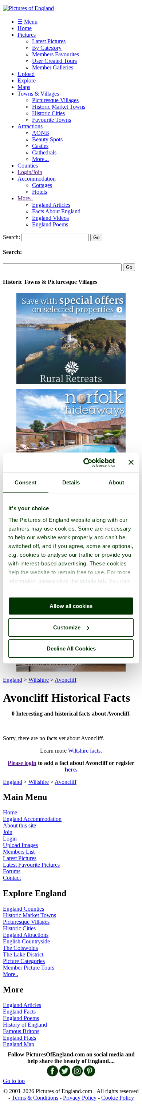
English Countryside (26, 941)
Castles (40, 146)
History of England (25, 1025)
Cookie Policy (117, 1098)
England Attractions (25, 935)
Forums (11, 871)
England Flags (19, 1038)
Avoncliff (65, 680)
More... (40, 159)
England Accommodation (32, 819)
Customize (66, 627)
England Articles (51, 205)
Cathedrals (44, 152)
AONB (40, 133)
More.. (25, 198)
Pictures (26, 35)
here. (71, 769)
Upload (26, 74)
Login (10, 838)
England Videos (50, 218)
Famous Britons (21, 1031)
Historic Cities (48, 113)
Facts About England (56, 211)
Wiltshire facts (84, 751)
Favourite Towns (51, 120)
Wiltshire (38, 680)
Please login (22, 763)
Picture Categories (24, 961)
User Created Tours (54, 61)
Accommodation (36, 179)
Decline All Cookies (71, 648)
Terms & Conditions (35, 1098)
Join (7, 832)
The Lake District (23, 954)
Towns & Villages (38, 93)
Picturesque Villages (55, 100)
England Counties (23, 909)
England (12, 680)
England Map (18, 1044)
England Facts (19, 1011)
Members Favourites (55, 54)
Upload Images (20, 845)
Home (24, 28)
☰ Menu (27, 22)
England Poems (50, 224)
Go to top (14, 1081)
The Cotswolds (20, 948)
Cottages (42, 185)
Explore (26, 80)
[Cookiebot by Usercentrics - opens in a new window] (86, 462)
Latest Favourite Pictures (31, 865)
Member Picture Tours (28, 967)
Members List (19, 852)
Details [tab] (71, 482)
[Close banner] (131, 462)
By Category (47, 48)
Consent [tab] (25, 482)
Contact (12, 878)
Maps (23, 87)
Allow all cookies (71, 606)
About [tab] (117, 482)
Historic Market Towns (58, 107)
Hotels (39, 192)
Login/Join (29, 172)
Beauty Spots (47, 139)
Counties (27, 165)
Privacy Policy (79, 1098)
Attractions (30, 126)
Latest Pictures (49, 41)
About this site (19, 825)
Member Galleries (52, 67)
